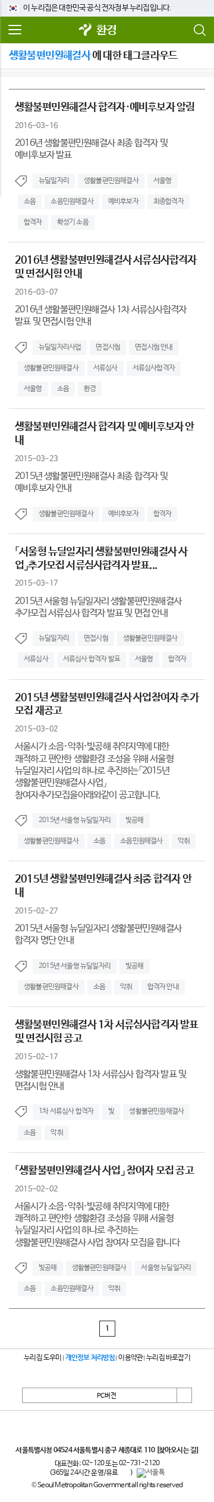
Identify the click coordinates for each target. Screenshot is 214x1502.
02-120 (93, 1463)
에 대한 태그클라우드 (93, 56)
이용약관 (130, 1358)
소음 (30, 201)
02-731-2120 (139, 1463)
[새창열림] (86, 30)
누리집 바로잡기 (168, 1358)
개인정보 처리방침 (90, 1358)
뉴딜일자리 (54, 181)
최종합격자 (168, 201)
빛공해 (134, 820)
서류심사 (105, 368)
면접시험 (108, 347)
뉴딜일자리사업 (60, 347)
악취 (184, 841)
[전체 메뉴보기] (15, 30)
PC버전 (107, 1395)
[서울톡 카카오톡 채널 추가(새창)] (151, 1473)
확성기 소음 (73, 222)
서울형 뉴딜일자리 (166, 1268)
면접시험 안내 (153, 347)
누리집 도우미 (42, 1358)
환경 (106, 30)
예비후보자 (123, 201)
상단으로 (184, 1395)
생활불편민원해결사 (111, 181)
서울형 (162, 181)
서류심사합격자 (154, 368)
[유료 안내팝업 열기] (124, 1473)
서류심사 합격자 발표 (91, 659)
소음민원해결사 (72, 201)
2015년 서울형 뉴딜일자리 (75, 820)
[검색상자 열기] (199, 30)
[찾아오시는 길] (177, 1450)
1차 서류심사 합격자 (66, 1111)
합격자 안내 (163, 987)
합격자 (33, 222)
